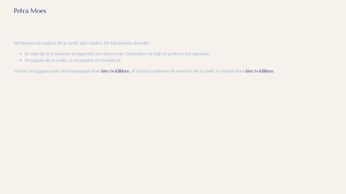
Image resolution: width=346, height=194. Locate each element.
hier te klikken (115, 71)
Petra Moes (30, 11)
